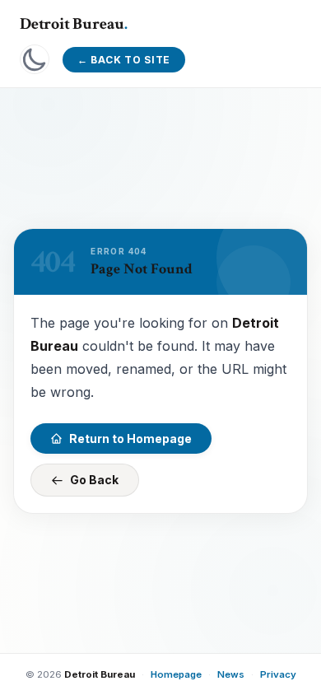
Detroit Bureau (74, 24)
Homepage (176, 674)
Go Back (94, 480)
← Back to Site (123, 60)
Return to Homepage (130, 438)
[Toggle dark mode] (34, 59)
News (230, 674)
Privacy (278, 674)
